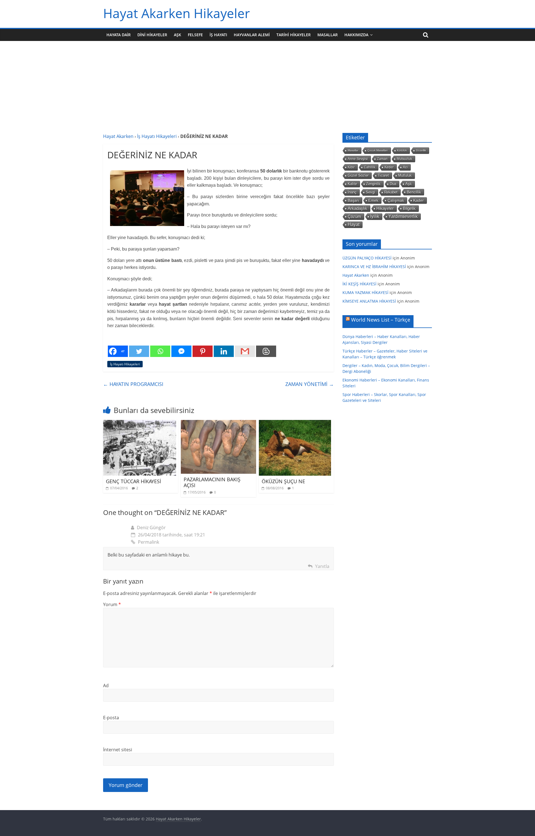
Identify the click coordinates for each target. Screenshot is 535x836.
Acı (405, 167)
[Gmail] (245, 351)
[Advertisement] (267, 91)
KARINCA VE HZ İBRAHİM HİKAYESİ (374, 266)
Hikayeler (385, 208)
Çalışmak (396, 200)
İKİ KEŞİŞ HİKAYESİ (359, 283)
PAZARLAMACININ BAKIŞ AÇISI (212, 482)
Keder (389, 167)
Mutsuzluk (404, 159)
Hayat (353, 224)
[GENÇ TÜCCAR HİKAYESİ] (139, 423)
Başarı (353, 200)
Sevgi (370, 192)
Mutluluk (405, 176)
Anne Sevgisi (358, 159)
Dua (393, 184)
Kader (418, 200)
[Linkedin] (224, 351)
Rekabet (391, 192)
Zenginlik (373, 184)
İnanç (352, 192)
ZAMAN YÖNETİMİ (309, 384)
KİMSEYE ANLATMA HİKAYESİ (369, 301)
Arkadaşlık (357, 208)
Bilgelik (409, 208)
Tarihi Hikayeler (293, 34)
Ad (106, 685)
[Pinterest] (203, 351)
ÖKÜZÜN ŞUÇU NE (283, 481)
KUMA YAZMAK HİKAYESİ (365, 292)
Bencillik (414, 192)
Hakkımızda (356, 34)
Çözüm (354, 216)
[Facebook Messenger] (181, 351)
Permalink (148, 542)
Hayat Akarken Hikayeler (176, 13)
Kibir (351, 167)
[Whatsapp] (160, 351)
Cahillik (369, 167)
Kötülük (402, 150)
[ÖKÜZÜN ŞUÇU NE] (295, 423)
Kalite (352, 184)
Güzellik (421, 150)
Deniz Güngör (151, 527)
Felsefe (195, 34)
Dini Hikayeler (152, 34)
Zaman (382, 159)
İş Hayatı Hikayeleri (157, 136)
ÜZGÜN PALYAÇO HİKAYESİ (366, 258)
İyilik (374, 216)
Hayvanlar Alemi (252, 34)
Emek (373, 200)
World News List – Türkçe (380, 319)
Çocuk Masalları (378, 150)
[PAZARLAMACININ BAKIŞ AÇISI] (218, 423)
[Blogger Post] (266, 351)
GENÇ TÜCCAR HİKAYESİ (133, 481)
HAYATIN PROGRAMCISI (133, 384)
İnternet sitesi (117, 750)
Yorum (112, 604)
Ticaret (383, 176)
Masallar (327, 34)
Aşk (177, 34)
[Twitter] (139, 351)
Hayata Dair (118, 34)
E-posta (111, 718)
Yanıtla (322, 566)
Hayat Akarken (118, 136)
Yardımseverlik (403, 216)
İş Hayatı (218, 34)
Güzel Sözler (358, 176)
